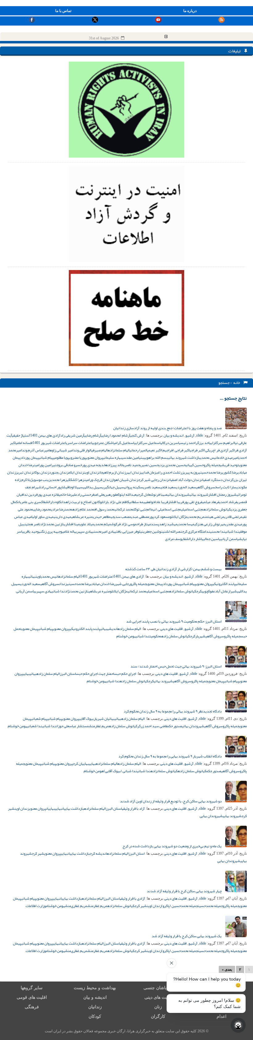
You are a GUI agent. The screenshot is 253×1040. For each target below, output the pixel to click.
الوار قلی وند (82, 450)
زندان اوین (91, 472)
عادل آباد (221, 591)
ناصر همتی (33, 524)
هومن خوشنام (126, 636)
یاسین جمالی (212, 538)
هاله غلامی (69, 531)
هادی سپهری (84, 531)
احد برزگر (202, 442)
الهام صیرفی (99, 450)
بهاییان (50, 808)
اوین (38, 576)
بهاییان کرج (81, 763)
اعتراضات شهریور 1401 (49, 442)
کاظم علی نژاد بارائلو (114, 502)
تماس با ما (63, 11)
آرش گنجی (137, 435)
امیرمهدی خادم (228, 457)
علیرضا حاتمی (68, 494)
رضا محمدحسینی (210, 472)
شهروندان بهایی (211, 816)
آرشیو (189, 435)
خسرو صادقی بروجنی (67, 465)
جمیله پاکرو (212, 465)
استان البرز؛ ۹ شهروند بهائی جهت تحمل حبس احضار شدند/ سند (176, 666)
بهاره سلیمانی (112, 457)
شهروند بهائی (199, 494)
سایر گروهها (32, 988)
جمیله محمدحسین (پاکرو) (179, 905)
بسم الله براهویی (156, 457)
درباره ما (190, 11)
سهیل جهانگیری (113, 487)
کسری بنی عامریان (30, 502)
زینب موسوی (42, 479)
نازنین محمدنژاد (52, 524)
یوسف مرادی (174, 538)
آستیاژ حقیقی (21, 435)
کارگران (158, 1016)
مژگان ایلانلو (179, 516)
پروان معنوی (94, 457)
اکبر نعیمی (154, 450)
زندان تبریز (24, 472)
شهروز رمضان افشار (222, 494)
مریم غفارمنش (99, 726)
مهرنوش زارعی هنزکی (209, 524)
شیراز (232, 591)
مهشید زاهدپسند (164, 524)
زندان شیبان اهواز (124, 479)
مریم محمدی (196, 516)
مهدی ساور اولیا (42, 516)
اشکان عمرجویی (103, 442)
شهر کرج (38, 853)
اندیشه (112, 628)
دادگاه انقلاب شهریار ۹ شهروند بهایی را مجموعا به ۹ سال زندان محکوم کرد (170, 756)
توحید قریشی (229, 465)
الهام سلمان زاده (129, 628)
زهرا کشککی (75, 479)
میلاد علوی (87, 524)
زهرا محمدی (59, 479)
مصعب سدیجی (121, 516)
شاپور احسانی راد (53, 487)
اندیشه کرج (98, 853)
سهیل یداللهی (92, 487)
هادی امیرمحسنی (103, 531)
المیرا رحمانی (138, 450)
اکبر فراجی (197, 450)
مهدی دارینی (62, 516)
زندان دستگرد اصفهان (216, 479)
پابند (96, 628)
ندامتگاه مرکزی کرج (196, 531)
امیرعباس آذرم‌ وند (36, 450)
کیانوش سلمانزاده (217, 509)
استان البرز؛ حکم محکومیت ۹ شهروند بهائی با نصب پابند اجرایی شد (174, 621)
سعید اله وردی (186, 487)
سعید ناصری (151, 487)
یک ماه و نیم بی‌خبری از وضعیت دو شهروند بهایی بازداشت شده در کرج (172, 846)
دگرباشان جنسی (158, 988)
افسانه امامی (24, 442)
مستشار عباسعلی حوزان (72, 726)
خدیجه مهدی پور (94, 465)
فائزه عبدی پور (48, 494)
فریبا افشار (176, 502)
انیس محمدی (209, 457)
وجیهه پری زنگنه (50, 531)
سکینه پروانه (133, 487)
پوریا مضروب (77, 457)
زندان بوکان (41, 472)
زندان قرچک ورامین (97, 479)
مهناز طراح (144, 524)
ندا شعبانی (34, 726)
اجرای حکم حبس (125, 673)
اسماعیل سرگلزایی (147, 442)
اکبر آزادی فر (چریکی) (219, 450)
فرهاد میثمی (210, 502)
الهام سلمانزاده (119, 450)
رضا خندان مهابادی (102, 583)
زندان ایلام (76, 472)
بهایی (26, 673)
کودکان (95, 1016)
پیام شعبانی (39, 718)
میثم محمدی (102, 524)
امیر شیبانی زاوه (61, 450)
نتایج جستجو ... (233, 398)
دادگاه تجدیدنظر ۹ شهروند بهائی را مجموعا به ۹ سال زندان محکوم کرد (173, 711)
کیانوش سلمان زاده (175, 636)
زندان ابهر (133, 472)
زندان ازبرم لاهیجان (112, 472)
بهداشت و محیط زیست (95, 988)
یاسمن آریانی (230, 538)
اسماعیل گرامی (124, 442)
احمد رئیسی (187, 442)
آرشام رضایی (92, 435)
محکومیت (155, 636)
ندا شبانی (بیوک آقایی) (120, 771)
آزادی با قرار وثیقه (132, 898)
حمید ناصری (131, 465)
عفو (212, 591)
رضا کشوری (230, 472)
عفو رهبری (111, 494)
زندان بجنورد (58, 472)
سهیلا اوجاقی (74, 487)
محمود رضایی (42, 509)
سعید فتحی (168, 487)
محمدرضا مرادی (62, 509)
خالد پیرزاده (114, 465)
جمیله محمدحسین (210, 905)
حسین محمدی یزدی (172, 465)
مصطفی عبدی (140, 516)
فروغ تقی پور (193, 502)
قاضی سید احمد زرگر (152, 726)
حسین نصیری (149, 465)
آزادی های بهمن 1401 (45, 435)
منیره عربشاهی (82, 516)
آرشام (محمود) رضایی (115, 435)
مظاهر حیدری (102, 516)
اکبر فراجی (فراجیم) (175, 450)
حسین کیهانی (194, 465)
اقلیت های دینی (171, 628)
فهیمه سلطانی (138, 502)
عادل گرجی (143, 494)
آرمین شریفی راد (72, 435)
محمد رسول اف (104, 509)
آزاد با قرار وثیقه (133, 808)
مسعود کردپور (159, 516)
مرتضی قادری (233, 516)
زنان (158, 1007)
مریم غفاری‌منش (76, 905)
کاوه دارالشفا (52, 502)
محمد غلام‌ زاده (83, 509)
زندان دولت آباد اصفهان (184, 479)
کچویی (206, 591)
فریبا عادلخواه (158, 502)
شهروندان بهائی (179, 494)
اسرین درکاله (169, 442)
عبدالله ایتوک (127, 494)
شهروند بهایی (232, 816)
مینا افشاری (72, 524)
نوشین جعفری (153, 531)
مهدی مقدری (233, 524)
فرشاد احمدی (228, 502)
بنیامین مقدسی (133, 457)
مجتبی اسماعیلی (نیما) (165, 509)
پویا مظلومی (61, 457)
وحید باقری (31, 531)
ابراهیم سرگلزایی (221, 442)
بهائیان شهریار (104, 718)
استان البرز (68, 673)
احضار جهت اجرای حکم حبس (95, 673)
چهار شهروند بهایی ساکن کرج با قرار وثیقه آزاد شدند (184, 891)
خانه (237, 383)
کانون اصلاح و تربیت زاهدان (80, 502)
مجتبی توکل (141, 509)
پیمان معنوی (155, 583)
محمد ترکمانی (124, 509)
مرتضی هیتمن (214, 516)
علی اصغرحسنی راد (90, 494)
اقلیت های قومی (32, 997)
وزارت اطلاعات (36, 905)
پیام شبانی (46, 457)
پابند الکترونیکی (224, 583)
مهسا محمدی (185, 524)
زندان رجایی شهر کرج (153, 479)
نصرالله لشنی (172, 531)
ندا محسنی (217, 531)
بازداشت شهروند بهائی (184, 457)
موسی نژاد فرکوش (124, 524)
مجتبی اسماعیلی (192, 509)
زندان (63, 583)
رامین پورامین (43, 465)
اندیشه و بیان (174, 435)
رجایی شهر (122, 583)
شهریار (200, 636)
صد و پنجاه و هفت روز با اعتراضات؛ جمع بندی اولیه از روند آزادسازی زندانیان (167, 428)
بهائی (32, 576)
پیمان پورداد (30, 457)
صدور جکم (213, 771)
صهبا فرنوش (159, 494)
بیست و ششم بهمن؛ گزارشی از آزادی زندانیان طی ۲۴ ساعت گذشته (173, 569)
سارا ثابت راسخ (226, 487)
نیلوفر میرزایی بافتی (129, 531)
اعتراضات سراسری (79, 442)
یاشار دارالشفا (193, 538)
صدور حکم (174, 726)
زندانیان (95, 1007)
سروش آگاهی (205, 487)
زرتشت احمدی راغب (170, 472)
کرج (199, 591)
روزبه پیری (191, 472)
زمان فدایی (148, 472)
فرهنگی (32, 1007)
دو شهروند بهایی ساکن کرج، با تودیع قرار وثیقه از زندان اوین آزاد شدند (171, 801)
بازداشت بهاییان (73, 808)
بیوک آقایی (86, 718)
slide (199, 435)
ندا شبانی (232, 531)
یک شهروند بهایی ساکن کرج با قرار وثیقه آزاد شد (187, 936)
